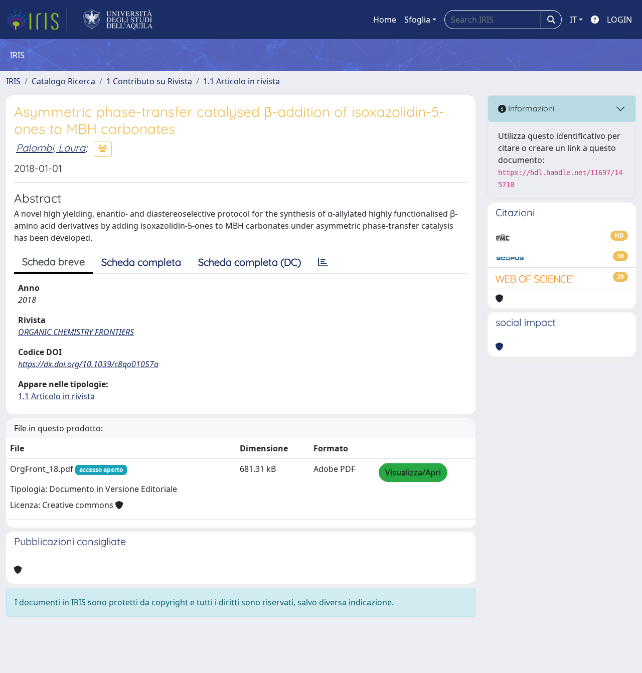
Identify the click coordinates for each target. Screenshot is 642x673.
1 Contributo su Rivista (149, 81)
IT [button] (573, 19)
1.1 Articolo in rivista (241, 81)
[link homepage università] (118, 20)
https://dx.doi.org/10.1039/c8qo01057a (88, 364)
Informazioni (530, 108)
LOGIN (619, 19)
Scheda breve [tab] (53, 261)
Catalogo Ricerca (63, 81)
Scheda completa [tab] (141, 262)
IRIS (13, 81)
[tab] (323, 262)
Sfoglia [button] (417, 19)
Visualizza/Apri (413, 472)
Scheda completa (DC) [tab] (249, 262)
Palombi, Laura (50, 147)
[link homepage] (36, 20)
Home (384, 19)
